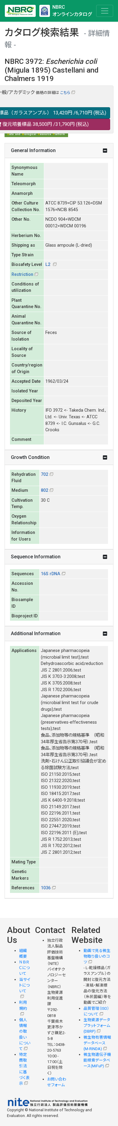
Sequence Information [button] (36, 557)
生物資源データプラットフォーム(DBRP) (97, 1026)
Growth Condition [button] (30, 457)
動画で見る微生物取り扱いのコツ (97, 956)
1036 (46, 888)
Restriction (22, 274)
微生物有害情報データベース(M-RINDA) (97, 1043)
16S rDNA (50, 573)
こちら (65, 92)
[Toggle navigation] (104, 11)
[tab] (59, 150)
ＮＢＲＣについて (24, 968)
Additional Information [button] (36, 633)
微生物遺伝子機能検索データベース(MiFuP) (97, 1060)
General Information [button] (33, 150)
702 (44, 474)
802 (44, 490)
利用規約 (23, 1005)
